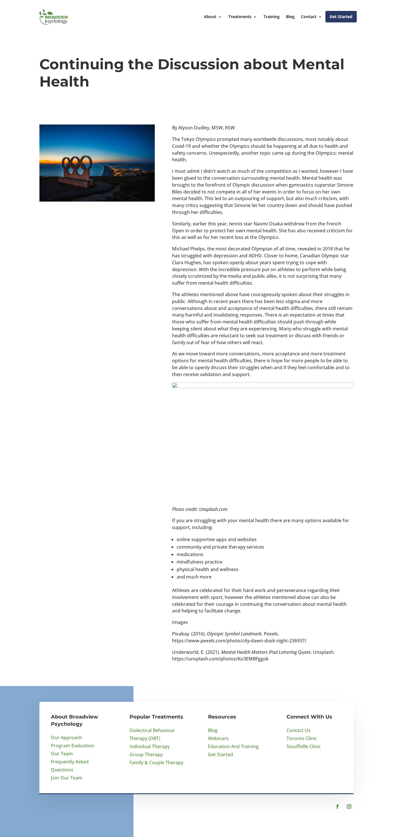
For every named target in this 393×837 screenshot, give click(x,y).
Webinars (218, 738)
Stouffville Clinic (304, 746)
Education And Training (233, 746)
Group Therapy (146, 754)
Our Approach (66, 737)
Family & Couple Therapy (156, 762)
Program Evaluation (72, 745)
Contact (308, 16)
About (210, 16)
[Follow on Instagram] (349, 806)
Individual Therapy (149, 746)
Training (272, 16)
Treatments (239, 16)
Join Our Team (66, 778)
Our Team (62, 753)
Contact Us (298, 730)
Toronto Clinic (302, 738)
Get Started (341, 16)
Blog (290, 16)
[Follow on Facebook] (337, 806)
